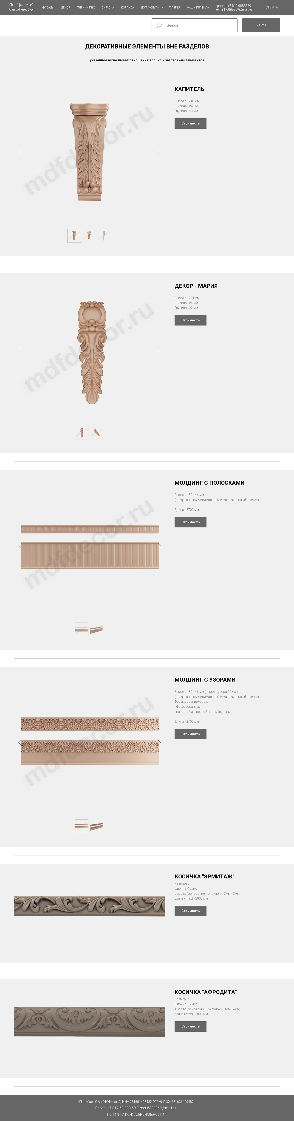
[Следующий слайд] (159, 152)
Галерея (174, 7)
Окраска (108, 7)
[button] (272, 7)
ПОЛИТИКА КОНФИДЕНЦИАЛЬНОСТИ (135, 1114)
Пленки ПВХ (86, 7)
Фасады (48, 7)
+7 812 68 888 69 (121, 1108)
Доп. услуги (150, 7)
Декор (65, 7)
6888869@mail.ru (239, 9)
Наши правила (198, 7)
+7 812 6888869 (239, 6)
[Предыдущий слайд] (19, 152)
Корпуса (127, 7)
